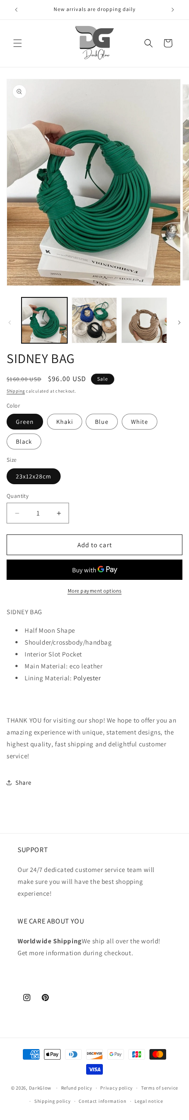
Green (25, 422)
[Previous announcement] (16, 9)
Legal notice (148, 1101)
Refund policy (76, 1088)
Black (24, 441)
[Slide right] (179, 322)
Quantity (18, 496)
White (139, 422)
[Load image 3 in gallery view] (94, 320)
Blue (102, 422)
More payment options (95, 590)
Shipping (16, 391)
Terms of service (159, 1088)
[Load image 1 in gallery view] (44, 320)
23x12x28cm (33, 476)
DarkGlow (40, 1088)
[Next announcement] (172, 9)
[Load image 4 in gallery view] (144, 320)
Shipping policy (52, 1101)
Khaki (64, 422)
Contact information (102, 1101)
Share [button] (23, 782)
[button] (17, 43)
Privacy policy (116, 1088)
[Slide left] (9, 322)
